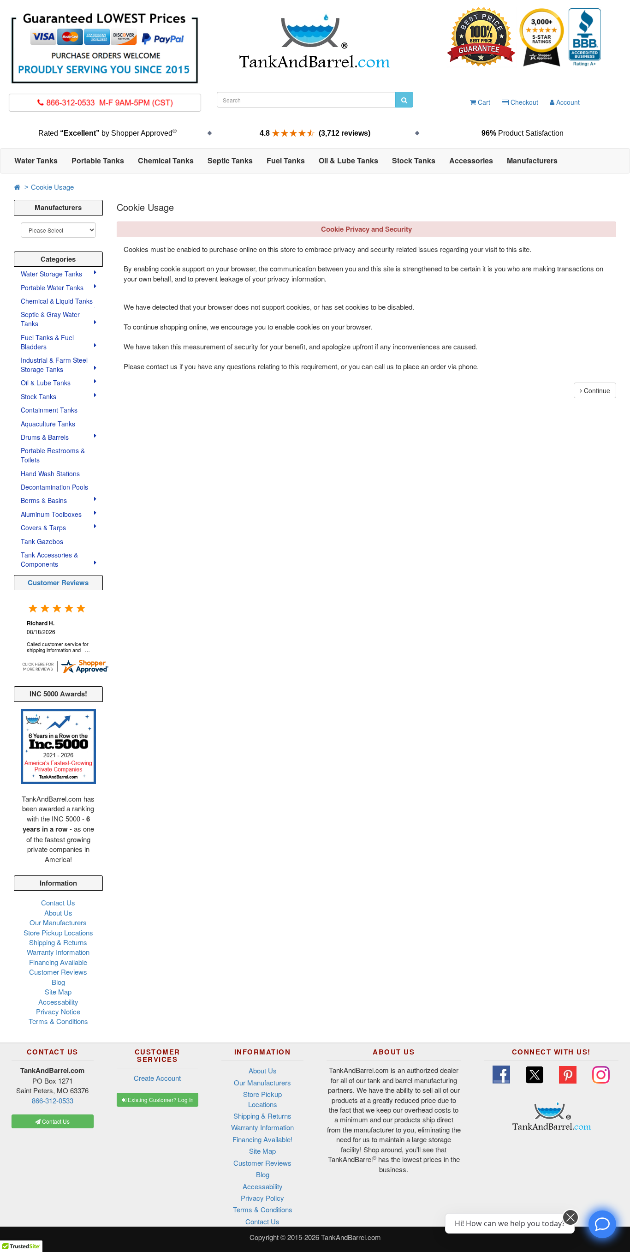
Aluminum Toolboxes (52, 514)
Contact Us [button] (55, 1121)
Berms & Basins (45, 500)
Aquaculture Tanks (48, 423)
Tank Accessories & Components (49, 559)
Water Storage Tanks (52, 273)
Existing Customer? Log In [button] (160, 1099)
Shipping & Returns (58, 942)
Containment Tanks (49, 409)
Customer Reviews (58, 582)
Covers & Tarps (44, 527)
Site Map (58, 991)
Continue (596, 390)
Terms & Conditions (58, 1021)
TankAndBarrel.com (351, 1237)
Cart (483, 102)
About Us (58, 912)
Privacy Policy (262, 1198)
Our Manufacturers (58, 922)
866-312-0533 (52, 1100)
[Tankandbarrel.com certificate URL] (65, 665)
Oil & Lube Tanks (46, 382)
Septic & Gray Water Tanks (50, 319)
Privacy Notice (58, 1011)
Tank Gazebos (42, 541)
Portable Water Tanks (53, 287)
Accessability (58, 1001)
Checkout (523, 102)
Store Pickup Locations (58, 932)
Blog (58, 982)
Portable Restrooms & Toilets (53, 455)
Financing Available (58, 962)
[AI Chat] (602, 1224)
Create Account (157, 1078)
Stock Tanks (39, 396)
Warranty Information (58, 952)
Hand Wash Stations (50, 473)
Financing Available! (262, 1139)
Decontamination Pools (54, 486)
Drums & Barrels (46, 437)
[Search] (404, 100)
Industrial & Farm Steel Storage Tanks (54, 364)
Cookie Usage (52, 187)
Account (567, 102)
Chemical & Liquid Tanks (58, 301)
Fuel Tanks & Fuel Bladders (47, 342)
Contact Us (58, 902)
